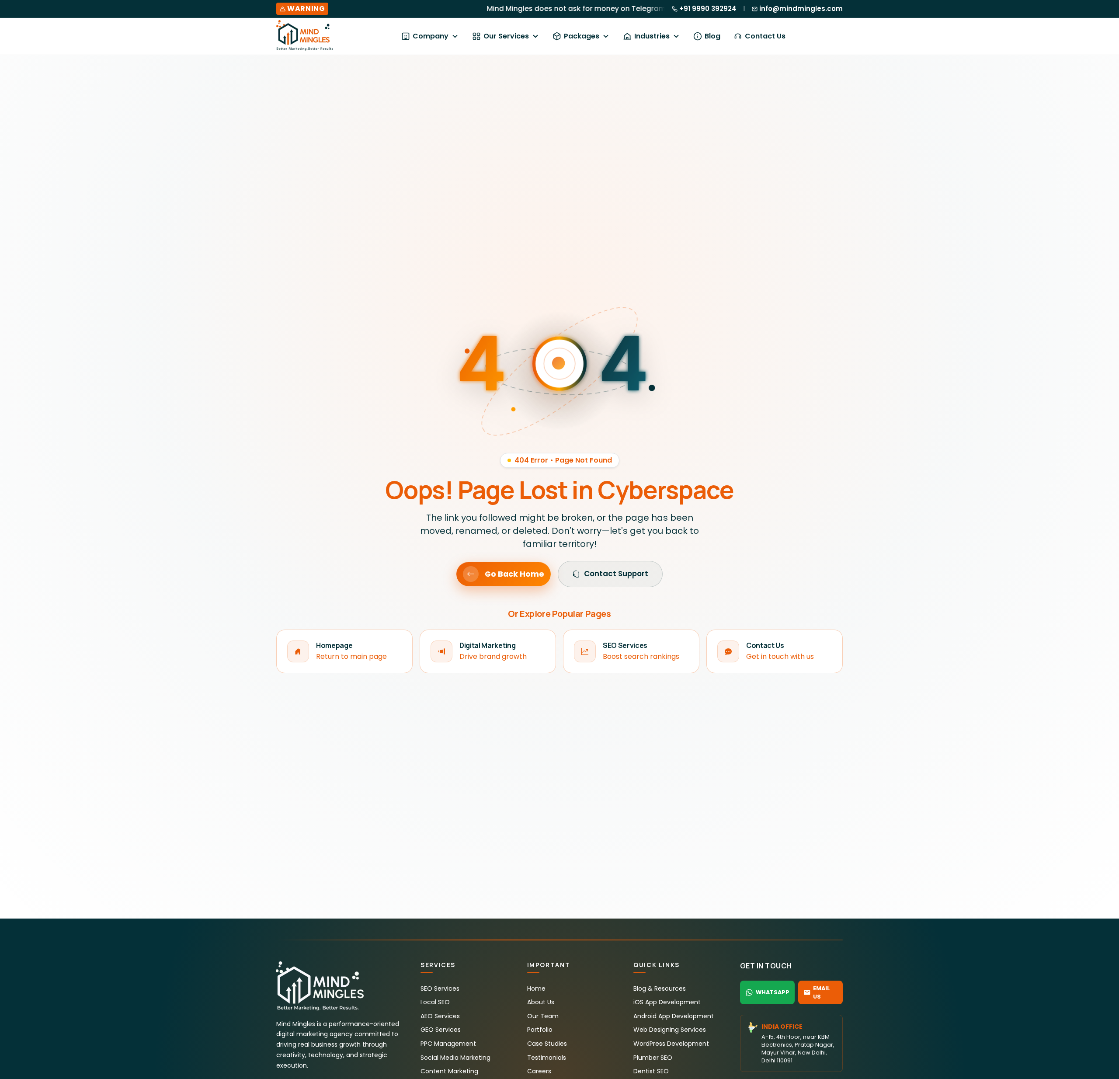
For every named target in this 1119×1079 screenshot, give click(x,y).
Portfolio (540, 1029)
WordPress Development (671, 1043)
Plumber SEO (652, 1057)
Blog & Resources (659, 988)
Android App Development (673, 1016)
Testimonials (546, 1057)
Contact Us (765, 36)
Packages (581, 36)
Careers (539, 1071)
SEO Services (439, 988)
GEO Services (440, 1029)
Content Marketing (449, 1071)
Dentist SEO (651, 1071)
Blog (712, 36)
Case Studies (547, 1043)
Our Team (543, 1016)
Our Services (506, 36)
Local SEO (435, 1002)
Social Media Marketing (455, 1057)
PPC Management (448, 1043)
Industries (652, 36)
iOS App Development (667, 1002)
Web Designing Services (669, 1029)
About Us (540, 1002)
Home (536, 988)
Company (430, 36)
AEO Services (440, 1016)
